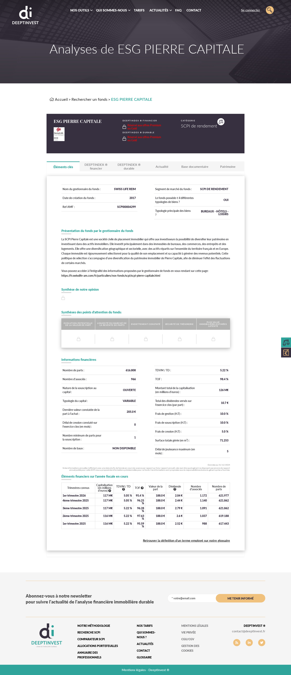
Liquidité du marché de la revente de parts (112, 324)
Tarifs (139, 10)
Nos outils (79, 10)
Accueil (61, 99)
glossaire (144, 657)
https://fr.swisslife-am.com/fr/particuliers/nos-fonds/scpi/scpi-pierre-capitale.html (110, 275)
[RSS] (236, 642)
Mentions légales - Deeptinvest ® (145, 670)
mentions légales (194, 625)
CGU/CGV (187, 639)
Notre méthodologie (93, 625)
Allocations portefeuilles (97, 646)
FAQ (178, 10)
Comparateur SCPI (91, 639)
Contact (193, 10)
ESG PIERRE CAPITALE (131, 99)
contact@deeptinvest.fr (248, 631)
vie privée (188, 632)
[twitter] (261, 642)
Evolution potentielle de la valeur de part (78, 324)
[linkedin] (249, 642)
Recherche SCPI (88, 632)
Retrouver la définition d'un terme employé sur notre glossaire (186, 540)
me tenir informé (240, 598)
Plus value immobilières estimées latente (213, 324)
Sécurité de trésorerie (179, 324)
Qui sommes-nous (111, 10)
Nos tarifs (145, 625)
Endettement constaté (145, 324)
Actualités (158, 10)
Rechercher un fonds (89, 99)
